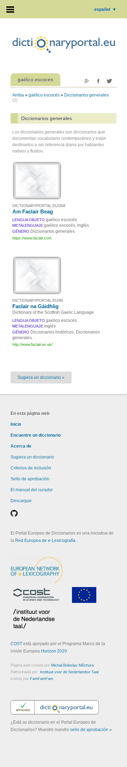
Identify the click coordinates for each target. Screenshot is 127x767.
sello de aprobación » (91, 729)
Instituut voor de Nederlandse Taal (69, 672)
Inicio (16, 424)
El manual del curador (32, 489)
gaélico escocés (44, 95)
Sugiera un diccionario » (41, 377)
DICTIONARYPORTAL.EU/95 (37, 300)
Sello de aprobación (30, 478)
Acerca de (21, 446)
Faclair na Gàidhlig (35, 306)
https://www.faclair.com (32, 238)
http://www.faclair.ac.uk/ (32, 344)
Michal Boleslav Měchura (72, 665)
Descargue (21, 500)
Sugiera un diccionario (32, 457)
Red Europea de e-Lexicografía (45, 540)
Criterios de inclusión (31, 468)
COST (16, 643)
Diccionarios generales (86, 95)
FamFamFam (41, 678)
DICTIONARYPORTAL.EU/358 (38, 206)
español (105, 9)
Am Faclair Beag (32, 211)
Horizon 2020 (54, 651)
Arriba (18, 95)
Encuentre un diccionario (36, 435)
